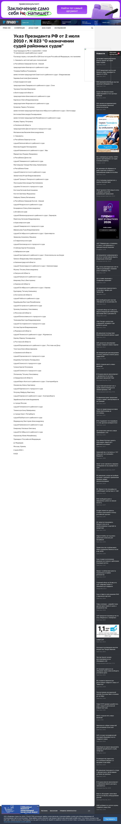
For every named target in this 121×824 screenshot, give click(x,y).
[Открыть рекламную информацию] (117, 151)
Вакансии (53, 811)
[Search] (92, 27)
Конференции (19, 28)
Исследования (60, 28)
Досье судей (33, 28)
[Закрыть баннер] (38, 806)
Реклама (44, 811)
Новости (100, 53)
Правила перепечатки (68, 811)
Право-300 (6, 28)
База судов (46, 28)
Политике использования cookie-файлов (17, 821)
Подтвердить (110, 819)
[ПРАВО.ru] (10, 22)
